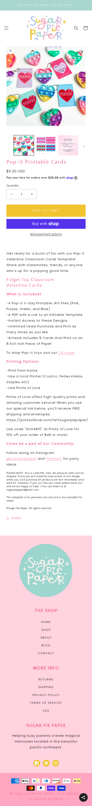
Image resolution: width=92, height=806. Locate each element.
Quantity (12, 186)
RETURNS (46, 679)
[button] (6, 28)
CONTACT (46, 653)
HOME (46, 622)
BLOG (46, 645)
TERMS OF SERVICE (46, 703)
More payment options (46, 234)
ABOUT (46, 638)
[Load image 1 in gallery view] (24, 145)
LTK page (66, 352)
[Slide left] (8, 146)
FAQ (46, 711)
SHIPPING (46, 687)
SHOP (46, 630)
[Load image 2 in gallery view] (46, 145)
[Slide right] (84, 146)
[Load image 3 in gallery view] (68, 145)
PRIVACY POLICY (46, 695)
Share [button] (16, 518)
